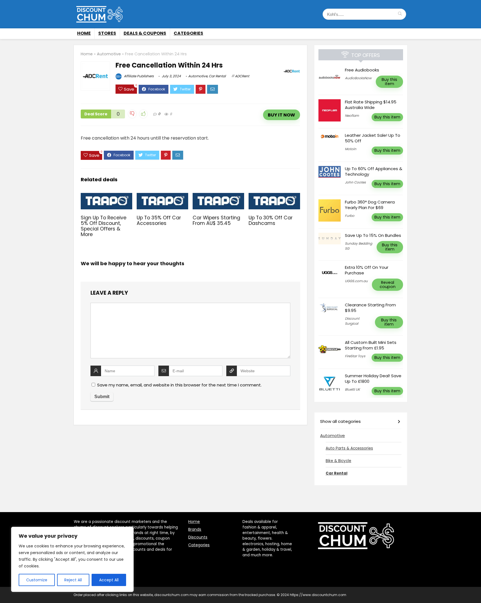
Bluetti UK (352, 389)
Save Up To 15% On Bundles (373, 235)
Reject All (73, 580)
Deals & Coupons (145, 33)
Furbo (349, 215)
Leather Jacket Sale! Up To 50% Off (372, 138)
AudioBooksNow (358, 78)
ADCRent (242, 76)
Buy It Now (281, 115)
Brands (194, 529)
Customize (36, 580)
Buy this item (389, 81)
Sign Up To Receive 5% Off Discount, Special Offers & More (103, 226)
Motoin (350, 149)
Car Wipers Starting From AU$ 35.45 (216, 220)
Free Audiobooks (362, 70)
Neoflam (352, 115)
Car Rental (217, 76)
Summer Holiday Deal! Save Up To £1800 (373, 378)
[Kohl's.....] (400, 14)
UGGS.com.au (356, 281)
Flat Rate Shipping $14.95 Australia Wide (370, 104)
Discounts (197, 537)
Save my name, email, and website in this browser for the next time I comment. (179, 385)
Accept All (109, 580)
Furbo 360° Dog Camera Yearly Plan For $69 (370, 204)
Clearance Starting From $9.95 (370, 307)
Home (84, 33)
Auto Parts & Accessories (349, 448)
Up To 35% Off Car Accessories (159, 220)
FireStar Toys (355, 356)
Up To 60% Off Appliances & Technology (373, 171)
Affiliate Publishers (138, 76)
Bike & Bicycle (338, 460)
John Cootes (355, 182)
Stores (107, 33)
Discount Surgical (352, 321)
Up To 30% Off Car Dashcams (271, 220)
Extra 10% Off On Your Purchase (366, 270)
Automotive (109, 54)
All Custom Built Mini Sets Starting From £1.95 (370, 345)
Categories (188, 33)
